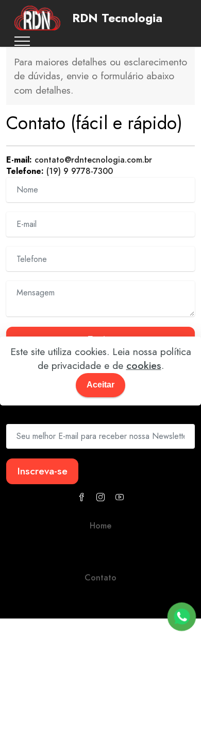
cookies (143, 365)
